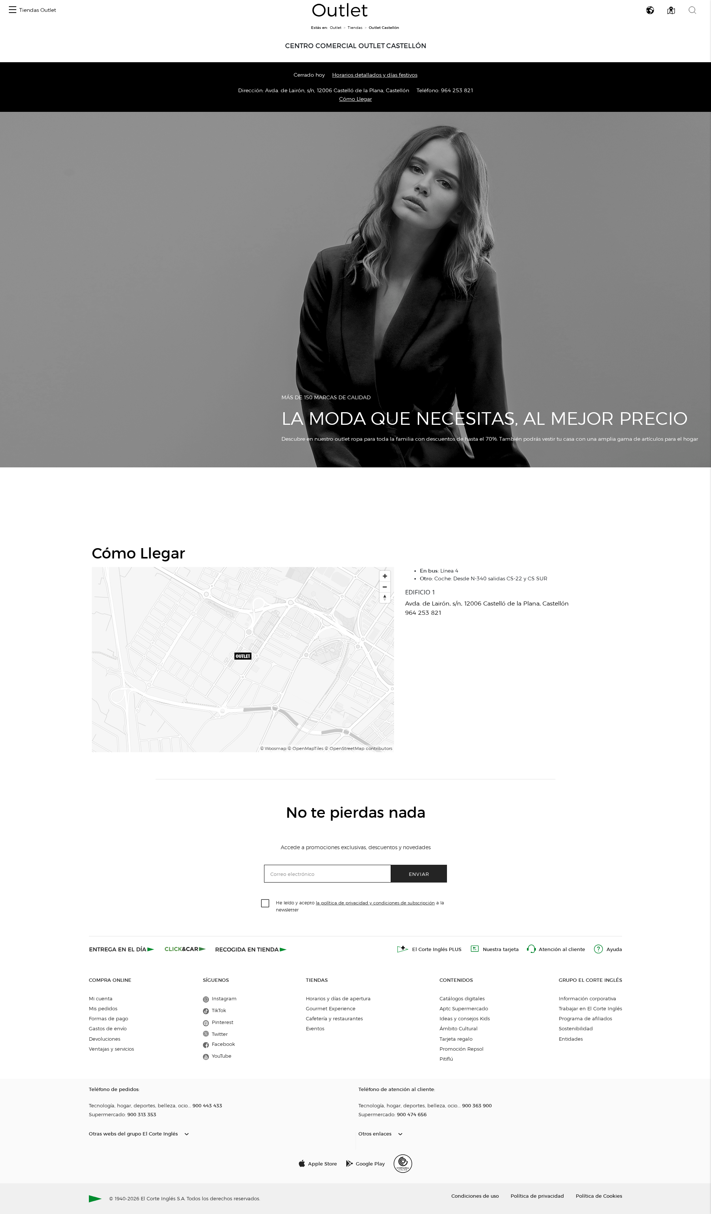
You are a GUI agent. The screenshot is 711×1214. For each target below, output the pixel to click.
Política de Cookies (599, 1195)
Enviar (419, 873)
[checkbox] (265, 903)
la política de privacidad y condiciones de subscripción (375, 903)
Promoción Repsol (462, 1049)
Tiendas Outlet (37, 10)
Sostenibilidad (576, 1028)
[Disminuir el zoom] (385, 586)
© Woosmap (273, 748)
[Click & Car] (185, 949)
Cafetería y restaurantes (334, 1018)
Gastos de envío (108, 1028)
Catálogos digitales (462, 998)
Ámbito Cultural (459, 1028)
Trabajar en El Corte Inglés (590, 1008)
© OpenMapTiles (305, 748)
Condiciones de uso (475, 1195)
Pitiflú (446, 1059)
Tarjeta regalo (456, 1039)
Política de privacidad (537, 1195)
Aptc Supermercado (464, 1008)
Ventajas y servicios (111, 1049)
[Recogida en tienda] (251, 949)
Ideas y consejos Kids (465, 1018)
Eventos (315, 1028)
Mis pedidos (103, 1008)
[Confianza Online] (403, 1163)
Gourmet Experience (331, 1008)
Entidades (571, 1039)
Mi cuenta (101, 998)
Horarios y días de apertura (338, 998)
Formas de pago (108, 1018)
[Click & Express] (122, 949)
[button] (12, 10)
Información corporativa (587, 998)
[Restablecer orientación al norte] (385, 597)
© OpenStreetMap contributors (358, 748)
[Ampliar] (385, 576)
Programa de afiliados (585, 1018)
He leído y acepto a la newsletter (360, 906)
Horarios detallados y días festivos (374, 75)
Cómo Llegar (355, 99)
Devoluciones (104, 1039)
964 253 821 (457, 90)
